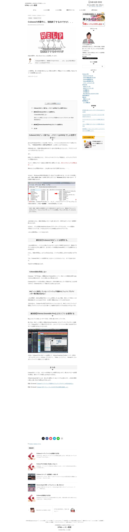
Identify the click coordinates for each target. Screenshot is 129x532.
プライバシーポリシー (59, 522)
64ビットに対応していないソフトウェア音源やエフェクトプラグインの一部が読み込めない (54, 118)
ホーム (34, 10)
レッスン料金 (58, 10)
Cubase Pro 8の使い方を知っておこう (47, 464)
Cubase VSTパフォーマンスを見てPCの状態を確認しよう (52, 387)
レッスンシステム (58, 520)
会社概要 (101, 520)
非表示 (58, 103)
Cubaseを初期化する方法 (43, 495)
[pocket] (50, 438)
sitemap (93, 6)
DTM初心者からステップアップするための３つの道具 (93, 111)
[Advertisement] (40, 88)
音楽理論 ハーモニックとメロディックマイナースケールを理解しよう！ (93, 129)
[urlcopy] (61, 438)
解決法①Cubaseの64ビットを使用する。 (45, 112)
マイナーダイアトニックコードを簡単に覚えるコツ (93, 120)
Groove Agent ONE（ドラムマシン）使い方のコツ (50, 485)
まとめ (35, 128)
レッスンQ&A (82, 10)
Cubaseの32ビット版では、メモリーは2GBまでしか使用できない (50, 108)
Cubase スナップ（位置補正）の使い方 (47, 474)
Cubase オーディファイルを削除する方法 (48, 453)
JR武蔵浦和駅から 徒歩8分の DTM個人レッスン (64, 525)
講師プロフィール (70, 10)
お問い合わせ (99, 6)
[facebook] (46, 438)
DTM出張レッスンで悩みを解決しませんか (72, 520)
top (89, 6)
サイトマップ (80, 522)
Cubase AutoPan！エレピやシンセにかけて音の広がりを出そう (93, 115)
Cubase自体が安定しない (40, 114)
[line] (58, 438)
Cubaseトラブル (37, 443)
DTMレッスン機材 (49, 522)
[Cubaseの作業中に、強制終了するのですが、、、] (54, 438)
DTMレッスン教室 (31, 5)
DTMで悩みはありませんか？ (32, 520)
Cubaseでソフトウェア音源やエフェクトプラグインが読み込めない (55, 383)
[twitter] (43, 438)
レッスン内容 (46, 10)
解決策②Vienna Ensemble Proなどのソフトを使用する (48, 124)
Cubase (31, 443)
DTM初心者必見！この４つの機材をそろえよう (97, 143)
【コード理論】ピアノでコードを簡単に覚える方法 (93, 125)
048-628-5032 (96, 2)
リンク (74, 522)
